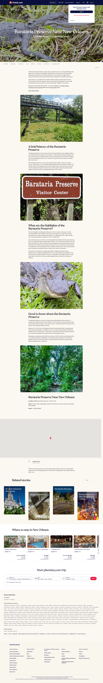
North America (8, 629)
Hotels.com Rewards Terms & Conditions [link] (68, 662)
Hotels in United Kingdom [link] (14, 653)
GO (4, 9)
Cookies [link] (63, 655)
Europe (49, 634)
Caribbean (42, 634)
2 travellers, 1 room (70, 579)
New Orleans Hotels (33, 90)
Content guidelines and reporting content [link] (68, 659)
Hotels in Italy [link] (12, 671)
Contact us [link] (29, 655)
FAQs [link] (28, 653)
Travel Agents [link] (47, 661)
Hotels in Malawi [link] (12, 658)
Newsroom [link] (46, 654)
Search (93, 578)
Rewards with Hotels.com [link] (84, 658)
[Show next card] (99, 548)
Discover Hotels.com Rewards (81, 15)
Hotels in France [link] (12, 667)
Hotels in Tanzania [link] (13, 662)
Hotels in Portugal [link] (13, 669)
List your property (69, 2)
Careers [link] (80, 653)
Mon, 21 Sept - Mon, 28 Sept (44, 579)
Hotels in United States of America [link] (16, 655)
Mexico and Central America (60, 634)
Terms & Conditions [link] (66, 651)
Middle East (72, 634)
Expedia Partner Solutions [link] (49, 657)
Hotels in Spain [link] (12, 660)
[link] (81, 20)
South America (81, 634)
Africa (5, 634)
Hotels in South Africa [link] (13, 651)
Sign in (92, 2)
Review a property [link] (30, 658)
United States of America (11, 9)
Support (78, 2)
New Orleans (25, 9)
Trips (83, 2)
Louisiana (19, 9)
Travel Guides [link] (82, 655)
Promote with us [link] (47, 659)
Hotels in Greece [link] (12, 664)
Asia (10, 634)
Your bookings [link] (30, 651)
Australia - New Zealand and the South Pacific (25, 634)
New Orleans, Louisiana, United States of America (21, 579)
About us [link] (81, 651)
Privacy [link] (63, 653)
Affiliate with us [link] (47, 652)
